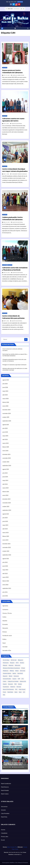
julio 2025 (5, 428)
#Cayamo (12, 662)
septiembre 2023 (7, 510)
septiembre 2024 (7, 465)
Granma (3, 829)
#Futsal (23, 668)
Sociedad (5, 646)
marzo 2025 (6, 443)
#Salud (16, 670)
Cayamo (14, 678)
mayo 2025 (5, 435)
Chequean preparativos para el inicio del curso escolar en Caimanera (13, 747)
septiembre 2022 (7, 555)
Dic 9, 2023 (6, 123)
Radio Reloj (4, 817)
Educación (5, 67)
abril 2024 (5, 484)
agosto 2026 (6, 380)
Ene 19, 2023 (6, 222)
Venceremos (4, 806)
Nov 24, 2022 (6, 272)
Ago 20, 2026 (8, 749)
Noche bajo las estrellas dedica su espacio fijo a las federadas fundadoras (14, 732)
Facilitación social (7, 635)
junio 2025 (5, 432)
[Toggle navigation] (15, 28)
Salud (4, 643)
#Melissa (12, 670)
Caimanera (5, 609)
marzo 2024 (6, 488)
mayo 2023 (5, 525)
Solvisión (3, 810)
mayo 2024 (5, 480)
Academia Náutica (7, 673)
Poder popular (22, 689)
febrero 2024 (6, 491)
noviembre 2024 (7, 458)
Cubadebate (4, 833)
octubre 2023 (6, 506)
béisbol (10, 676)
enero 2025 (5, 450)
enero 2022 (5, 584)
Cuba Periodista (5, 813)
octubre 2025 (6, 417)
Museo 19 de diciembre (8, 689)
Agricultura (5, 605)
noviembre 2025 (7, 413)
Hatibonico (12, 686)
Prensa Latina (4, 836)
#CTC (17, 662)
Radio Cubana (4, 793)
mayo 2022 (5, 569)
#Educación (17, 665)
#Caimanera (5, 662)
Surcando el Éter (7, 650)
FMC (15, 684)
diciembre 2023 (6, 499)
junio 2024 (5, 476)
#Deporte (5, 665)
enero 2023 (5, 540)
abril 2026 (5, 394)
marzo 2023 (6, 532)
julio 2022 (5, 562)
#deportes (11, 665)
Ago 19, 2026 (8, 767)
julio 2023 (5, 517)
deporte (5, 684)
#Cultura (22, 662)
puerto (4, 692)
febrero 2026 (6, 402)
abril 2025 (5, 439)
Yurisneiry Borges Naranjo (19, 174)
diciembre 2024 (6, 454)
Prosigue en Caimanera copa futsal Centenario (14, 364)
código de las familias (13, 681)
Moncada (19, 686)
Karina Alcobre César (18, 75)
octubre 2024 (6, 461)
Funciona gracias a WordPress (8, 862)
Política (4, 639)
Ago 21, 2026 (8, 721)
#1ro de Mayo (6, 660)
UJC (24, 692)
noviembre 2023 (7, 502)
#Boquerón (20, 660)
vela (4, 694)
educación (10, 684)
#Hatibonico (5, 670)
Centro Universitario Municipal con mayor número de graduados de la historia (14, 171)
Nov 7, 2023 (6, 174)
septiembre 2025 (7, 421)
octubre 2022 (6, 551)
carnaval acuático (7, 678)
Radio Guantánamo (6, 783)
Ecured (3, 840)
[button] (27, 28)
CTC (23, 678)
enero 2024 (5, 495)
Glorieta (20, 684)
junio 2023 (5, 521)
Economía (5, 624)
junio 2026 (5, 387)
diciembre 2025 (6, 409)
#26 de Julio (13, 660)
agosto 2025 (6, 424)
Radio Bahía (10, 692)
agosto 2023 (6, 514)
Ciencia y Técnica (7, 613)
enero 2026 (5, 406)
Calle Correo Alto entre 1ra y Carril (15, 852)
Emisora (5, 631)
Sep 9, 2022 (6, 320)
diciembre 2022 (6, 543)
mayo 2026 (5, 391)
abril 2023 (5, 528)
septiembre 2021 (7, 588)
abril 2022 (5, 573)
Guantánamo (6, 686)
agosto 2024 (6, 469)
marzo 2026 (6, 398)
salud (20, 692)
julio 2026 (5, 383)
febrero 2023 (6, 536)
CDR (19, 678)
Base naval (20, 673)
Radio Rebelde (5, 790)
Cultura (4, 617)
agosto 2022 (6, 558)
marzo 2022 (6, 577)
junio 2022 (5, 566)
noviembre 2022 (7, 547)
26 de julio (22, 670)
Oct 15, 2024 (6, 75)
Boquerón (5, 676)
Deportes (5, 620)
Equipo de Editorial (16, 123)
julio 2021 (5, 592)
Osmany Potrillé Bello (19, 721)
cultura (4, 681)
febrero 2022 (6, 581)
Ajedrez (14, 673)
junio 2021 (5, 595)
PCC (16, 689)
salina (16, 692)
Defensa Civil (23, 681)
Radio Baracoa (5, 787)
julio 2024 (5, 473)
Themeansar (25, 862)
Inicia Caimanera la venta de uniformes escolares (14, 718)
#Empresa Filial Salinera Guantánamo (11, 668)
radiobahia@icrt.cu (18, 854)
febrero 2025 (6, 447)
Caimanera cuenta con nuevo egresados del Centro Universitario (13, 121)
